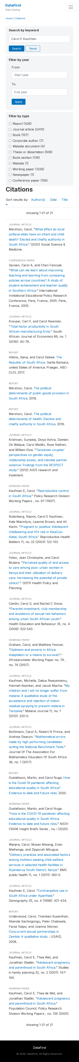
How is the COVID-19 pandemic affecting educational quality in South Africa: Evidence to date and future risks (39, 819)
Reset (33, 48)
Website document (29, 146)
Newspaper (23, 175)
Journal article (28, 129)
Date (53, 200)
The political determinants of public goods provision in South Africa (39, 393)
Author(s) (38, 200)
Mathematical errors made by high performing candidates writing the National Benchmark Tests (37, 742)
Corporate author (28, 141)
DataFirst (13, 5)
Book (21, 135)
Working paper (28, 169)
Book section (26, 157)
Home (9, 18)
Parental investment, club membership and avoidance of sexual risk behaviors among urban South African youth (38, 614)
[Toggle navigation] (70, 7)
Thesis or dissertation (33, 152)
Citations (20, 18)
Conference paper (30, 180)
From (16, 67)
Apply (18, 101)
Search (16, 48)
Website (21, 163)
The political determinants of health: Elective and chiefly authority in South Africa (35, 419)
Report (22, 123)
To (14, 84)
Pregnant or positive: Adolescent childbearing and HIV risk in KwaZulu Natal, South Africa (38, 532)
